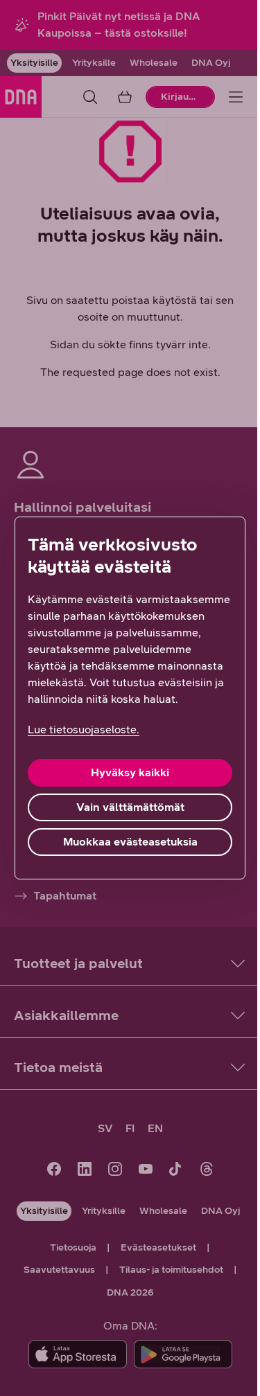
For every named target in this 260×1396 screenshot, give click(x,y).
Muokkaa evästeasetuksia (130, 841)
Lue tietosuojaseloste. (83, 729)
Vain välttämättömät (130, 807)
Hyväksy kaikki (130, 772)
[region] (130, 698)
